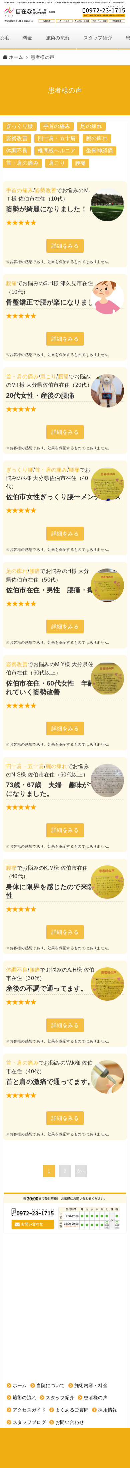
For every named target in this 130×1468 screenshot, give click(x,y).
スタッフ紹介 (97, 37)
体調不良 (17, 150)
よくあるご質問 (72, 1410)
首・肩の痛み (22, 163)
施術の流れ (58, 37)
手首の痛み (57, 126)
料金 (27, 37)
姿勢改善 (17, 138)
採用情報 (107, 1410)
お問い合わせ (69, 1422)
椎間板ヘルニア (57, 150)
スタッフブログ (29, 1422)
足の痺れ (91, 126)
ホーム (20, 1385)
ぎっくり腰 (19, 126)
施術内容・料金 (91, 1385)
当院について (50, 1385)
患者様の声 (96, 1397)
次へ (81, 1171)
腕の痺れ (97, 138)
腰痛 (80, 163)
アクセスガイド (29, 1410)
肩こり (57, 163)
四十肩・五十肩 (57, 138)
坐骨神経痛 (99, 150)
